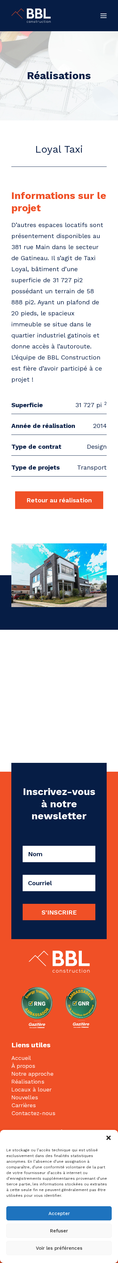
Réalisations (27, 1081)
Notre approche (32, 1073)
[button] (108, 1138)
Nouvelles (24, 1097)
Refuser (59, 1231)
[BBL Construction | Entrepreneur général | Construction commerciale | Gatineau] (31, 16)
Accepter (59, 1213)
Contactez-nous (33, 1113)
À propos (23, 1065)
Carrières (23, 1105)
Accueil (21, 1058)
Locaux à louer (31, 1089)
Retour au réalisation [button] (59, 500)
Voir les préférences (59, 1248)
